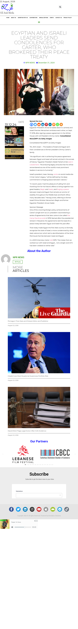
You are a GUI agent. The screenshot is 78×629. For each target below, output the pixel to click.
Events (52, 17)
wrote (55, 174)
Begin (42, 189)
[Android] (52, 509)
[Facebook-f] (11, 509)
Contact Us (58, 17)
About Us (13, 17)
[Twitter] (35, 124)
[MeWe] (50, 124)
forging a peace (63, 189)
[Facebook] (31, 124)
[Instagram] (32, 509)
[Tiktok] (66, 509)
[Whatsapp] (57, 124)
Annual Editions (43, 17)
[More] (61, 124)
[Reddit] (39, 124)
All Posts (18, 262)
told (51, 240)
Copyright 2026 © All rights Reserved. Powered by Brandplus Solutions (39, 516)
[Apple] (46, 509)
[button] (60, 6)
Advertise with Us (23, 17)
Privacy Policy (68, 17)
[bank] (14, 158)
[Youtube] (39, 509)
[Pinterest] (46, 124)
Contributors (33, 17)
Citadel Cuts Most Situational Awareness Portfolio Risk (28, 376)
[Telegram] (59, 509)
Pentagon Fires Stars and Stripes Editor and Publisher (28, 321)
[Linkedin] (42, 124)
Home (7, 17)
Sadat (51, 189)
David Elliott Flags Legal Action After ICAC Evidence (27, 431)
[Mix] (53, 124)
